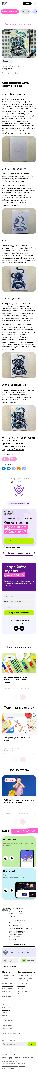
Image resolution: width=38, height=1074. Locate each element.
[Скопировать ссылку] (24, 468)
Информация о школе (8, 975)
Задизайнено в (6, 1068)
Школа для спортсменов (24, 994)
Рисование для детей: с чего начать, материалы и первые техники (16, 680)
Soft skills (25, 11)
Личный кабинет (6, 994)
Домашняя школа (6, 991)
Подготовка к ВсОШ (7, 1025)
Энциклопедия (6, 1010)
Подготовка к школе (7, 980)
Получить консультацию (19, 541)
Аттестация (5, 978)
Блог (3, 1004)
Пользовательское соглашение (10, 1066)
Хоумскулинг (21, 986)
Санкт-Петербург (10, 966)
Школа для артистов (23, 988)
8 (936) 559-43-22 (16, 911)
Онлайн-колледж (6, 996)
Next (23, 697)
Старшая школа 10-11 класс (25, 980)
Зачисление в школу (7, 986)
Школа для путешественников (26, 991)
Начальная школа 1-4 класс (25, 975)
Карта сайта (22, 1066)
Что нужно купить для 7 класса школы (17, 739)
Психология (10, 780)
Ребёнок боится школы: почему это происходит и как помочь (19, 801)
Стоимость (5, 1012)
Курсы (3, 1031)
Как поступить (6, 1007)
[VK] (4, 468)
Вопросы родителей (7, 1002)
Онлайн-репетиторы (7, 1028)
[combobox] (6, 601)
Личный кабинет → (19, 944)
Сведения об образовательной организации (13, 1063)
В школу (27, 3)
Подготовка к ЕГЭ (7, 1020)
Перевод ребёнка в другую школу (11, 1033)
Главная (4, 20)
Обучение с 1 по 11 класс (8, 983)
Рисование (15, 20)
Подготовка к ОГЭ (7, 1023)
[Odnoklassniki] (19, 468)
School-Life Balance (9, 11)
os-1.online (12, 939)
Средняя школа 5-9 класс (25, 978)
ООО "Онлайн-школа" (17, 917)
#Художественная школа (19, 503)
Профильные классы (23, 983)
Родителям (9, 718)
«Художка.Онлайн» (13, 449)
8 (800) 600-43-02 (16, 909)
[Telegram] (9, 468)
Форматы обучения (7, 988)
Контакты (4, 1015)
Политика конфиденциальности (10, 1061)
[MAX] (14, 468)
